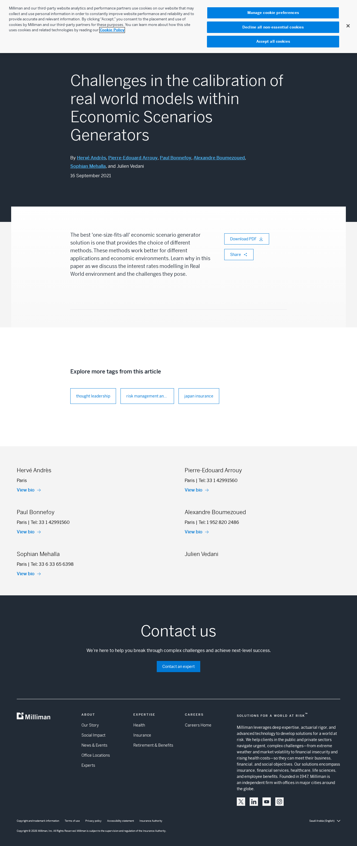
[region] (178, 26)
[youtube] (266, 801)
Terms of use (72, 821)
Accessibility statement (120, 821)
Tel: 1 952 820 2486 (219, 522)
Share (235, 254)
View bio (26, 490)
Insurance (142, 735)
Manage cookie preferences (273, 12)
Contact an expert (178, 666)
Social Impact (93, 735)
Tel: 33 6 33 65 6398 (52, 564)
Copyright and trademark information (38, 821)
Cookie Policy (112, 30)
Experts (88, 765)
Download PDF (243, 238)
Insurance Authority (150, 821)
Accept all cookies (273, 41)
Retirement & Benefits (153, 745)
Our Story (90, 725)
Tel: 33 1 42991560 (218, 480)
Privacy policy (93, 821)
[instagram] (279, 801)
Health (139, 725)
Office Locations (95, 755)
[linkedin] (254, 801)
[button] (241, 801)
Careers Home (198, 725)
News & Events (94, 745)
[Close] (348, 26)
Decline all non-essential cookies (273, 27)
